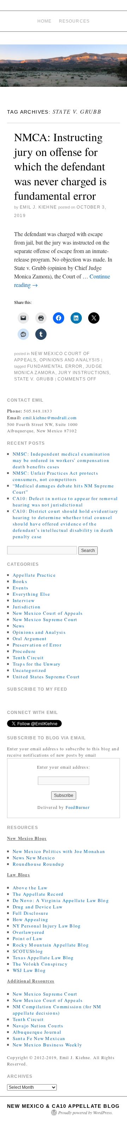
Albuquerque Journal (37, 1032)
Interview (24, 600)
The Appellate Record (38, 894)
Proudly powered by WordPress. (85, 1112)
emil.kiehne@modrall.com (50, 417)
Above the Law (30, 887)
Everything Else (31, 594)
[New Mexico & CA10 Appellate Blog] (63, 68)
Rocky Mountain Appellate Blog (51, 945)
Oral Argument (30, 638)
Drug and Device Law (38, 906)
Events (21, 587)
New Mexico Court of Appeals (48, 613)
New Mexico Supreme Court (45, 619)
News (19, 626)
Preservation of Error (37, 645)
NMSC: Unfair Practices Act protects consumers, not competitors (55, 476)
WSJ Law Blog (29, 970)
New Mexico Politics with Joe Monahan (59, 851)
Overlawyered (29, 932)
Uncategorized (30, 670)
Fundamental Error (55, 366)
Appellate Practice (34, 575)
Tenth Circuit (28, 657)
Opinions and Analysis (70, 360)
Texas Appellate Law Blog (43, 957)
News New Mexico (34, 857)
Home (44, 21)
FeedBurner (78, 807)
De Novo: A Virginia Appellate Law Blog (61, 900)
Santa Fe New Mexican (39, 1038)
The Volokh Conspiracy (40, 964)
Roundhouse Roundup (38, 864)
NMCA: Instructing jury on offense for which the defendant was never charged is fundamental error (60, 166)
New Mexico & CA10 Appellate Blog (63, 1106)
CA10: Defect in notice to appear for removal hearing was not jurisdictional (65, 501)
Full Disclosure (31, 913)
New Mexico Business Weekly (48, 1044)
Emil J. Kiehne (38, 207)
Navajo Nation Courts (38, 1025)
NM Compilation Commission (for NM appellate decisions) (57, 1009)
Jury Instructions (83, 372)
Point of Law (28, 938)
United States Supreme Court (46, 676)
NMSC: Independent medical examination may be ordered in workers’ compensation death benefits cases (61, 460)
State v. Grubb (34, 379)
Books (20, 581)
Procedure (24, 651)
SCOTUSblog (28, 951)
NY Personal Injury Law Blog (47, 926)
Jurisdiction (27, 606)
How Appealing (31, 919)
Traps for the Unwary (37, 664)
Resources (74, 21)
